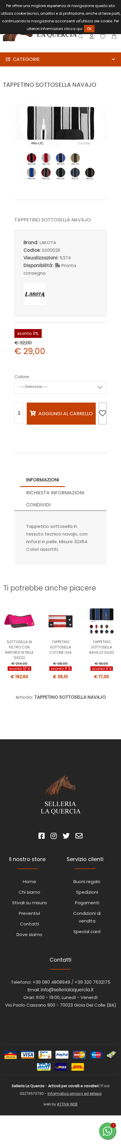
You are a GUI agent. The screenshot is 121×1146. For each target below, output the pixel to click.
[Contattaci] (114, 37)
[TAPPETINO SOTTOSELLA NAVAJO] (60, 187)
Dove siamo (29, 934)
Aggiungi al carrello (65, 413)
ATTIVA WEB (67, 1104)
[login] (91, 37)
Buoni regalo (86, 881)
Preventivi (29, 913)
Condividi (38, 504)
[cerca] (81, 37)
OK (89, 28)
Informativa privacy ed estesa (75, 1093)
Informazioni (42, 479)
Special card (86, 931)
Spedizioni (87, 892)
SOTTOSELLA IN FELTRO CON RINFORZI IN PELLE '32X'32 (19, 649)
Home (29, 881)
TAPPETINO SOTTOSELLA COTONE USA (60, 647)
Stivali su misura (29, 903)
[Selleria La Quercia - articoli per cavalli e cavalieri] (40, 48)
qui (79, 28)
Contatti (29, 924)
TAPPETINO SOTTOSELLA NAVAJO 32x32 (101, 647)
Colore (21, 376)
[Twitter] (66, 837)
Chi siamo (29, 892)
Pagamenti (87, 903)
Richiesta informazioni (55, 492)
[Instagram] (54, 837)
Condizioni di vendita (87, 917)
